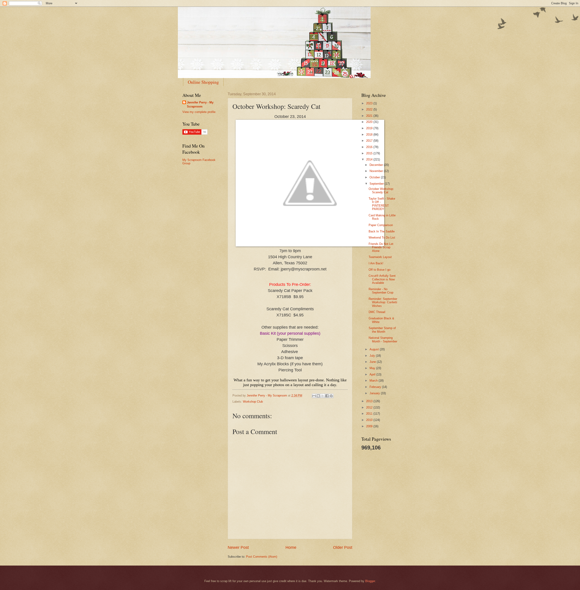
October (375, 177)
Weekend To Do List (382, 237)
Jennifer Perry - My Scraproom (200, 104)
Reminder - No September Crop (381, 290)
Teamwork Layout (380, 257)
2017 (369, 140)
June (373, 361)
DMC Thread (377, 312)
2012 (369, 407)
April (373, 374)
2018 (369, 134)
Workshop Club (253, 401)
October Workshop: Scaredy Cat (381, 190)
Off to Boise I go (379, 269)
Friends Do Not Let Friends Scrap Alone (381, 247)
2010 (369, 420)
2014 (369, 159)
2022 (369, 109)
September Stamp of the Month (382, 329)
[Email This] (314, 396)
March (374, 380)
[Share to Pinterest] (331, 396)
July (373, 355)
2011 (369, 413)
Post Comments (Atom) (261, 556)
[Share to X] (322, 396)
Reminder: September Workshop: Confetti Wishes (383, 302)
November (377, 171)
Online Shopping (203, 82)
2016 (369, 147)
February (376, 387)
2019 (369, 128)
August (375, 349)
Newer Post (238, 547)
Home (290, 547)
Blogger (370, 581)
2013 (369, 401)
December (377, 165)
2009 (369, 426)
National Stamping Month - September (383, 339)
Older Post (342, 547)
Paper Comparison (381, 225)
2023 (369, 103)
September (377, 183)
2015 (369, 153)
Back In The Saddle (382, 231)
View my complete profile (198, 112)
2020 (369, 122)
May (373, 368)
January (375, 393)
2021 (369, 115)
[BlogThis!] (318, 396)
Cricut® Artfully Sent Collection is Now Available (382, 279)
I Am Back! (376, 263)
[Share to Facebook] (327, 396)
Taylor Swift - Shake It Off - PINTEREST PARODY (382, 204)
